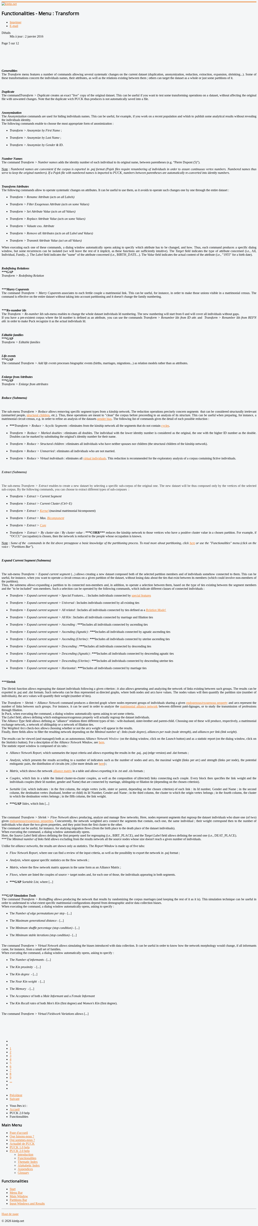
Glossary (23, 1172)
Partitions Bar (18, 1200)
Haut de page (10, 1214)
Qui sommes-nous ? (22, 1140)
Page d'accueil (19, 1132)
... (11, 1081)
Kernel (44, 510)
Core (43, 525)
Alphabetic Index (29, 1165)
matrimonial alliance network (139, 706)
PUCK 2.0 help (20, 1151)
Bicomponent (55, 518)
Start (13, 1189)
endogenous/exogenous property (207, 702)
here (192, 543)
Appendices (25, 1169)
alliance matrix (62, 771)
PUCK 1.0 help (20, 1147)
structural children (38, 415)
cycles (165, 425)
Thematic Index (28, 1161)
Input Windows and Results (27, 1203)
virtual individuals (94, 458)
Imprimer (15, 22)
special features (141, 595)
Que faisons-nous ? (22, 1136)
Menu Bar (16, 1192)
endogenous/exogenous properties (31, 821)
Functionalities (27, 1158)
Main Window (19, 1196)
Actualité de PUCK (22, 1143)
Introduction (25, 1154)
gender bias (104, 418)
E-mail (14, 26)
